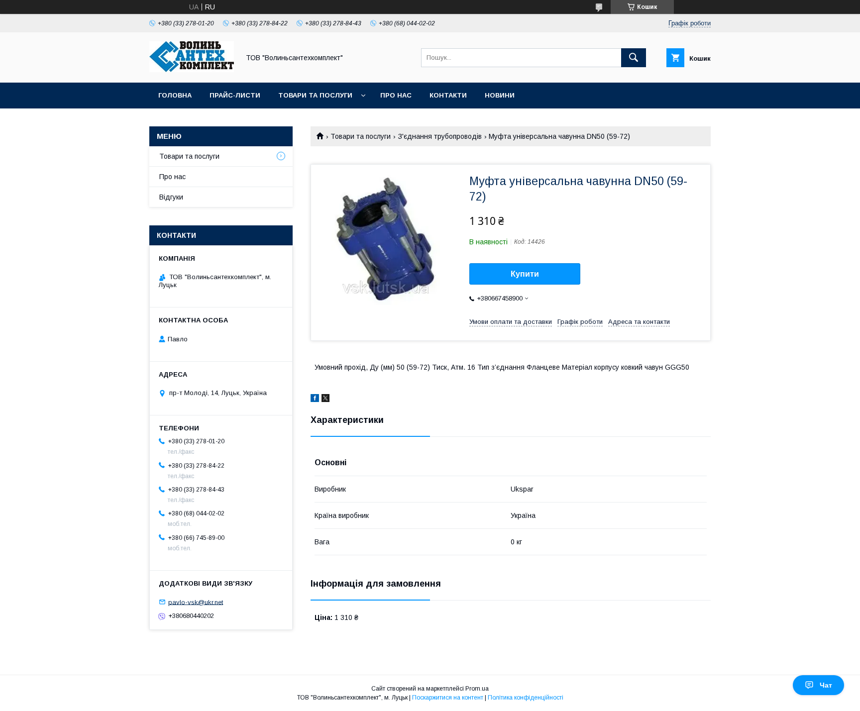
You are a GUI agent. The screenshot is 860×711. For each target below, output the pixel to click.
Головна (175, 95)
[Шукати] (633, 57)
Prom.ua (477, 688)
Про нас (396, 95)
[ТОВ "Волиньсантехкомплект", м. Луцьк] (191, 70)
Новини (500, 95)
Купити (525, 274)
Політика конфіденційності (525, 697)
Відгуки (171, 197)
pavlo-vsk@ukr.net (195, 602)
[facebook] (315, 400)
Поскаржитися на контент (447, 697)
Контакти (448, 95)
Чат (826, 685)
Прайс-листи (235, 95)
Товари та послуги (315, 95)
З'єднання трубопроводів (440, 136)
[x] (325, 400)
